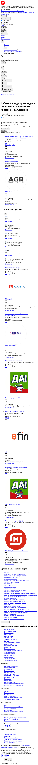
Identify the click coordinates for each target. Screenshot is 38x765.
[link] (4, 32)
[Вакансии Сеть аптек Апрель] (20, 334)
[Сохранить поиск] (2, 67)
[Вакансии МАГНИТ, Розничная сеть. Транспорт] (20, 539)
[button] (3, 35)
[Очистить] (3, 62)
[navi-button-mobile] (2, 41)
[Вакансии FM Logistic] (20, 287)
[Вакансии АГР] (20, 180)
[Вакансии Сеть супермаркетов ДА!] (20, 383)
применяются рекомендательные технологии (15, 746)
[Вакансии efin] (20, 436)
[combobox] (9, 59)
